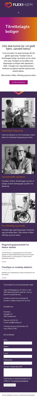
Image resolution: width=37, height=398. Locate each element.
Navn (5, 340)
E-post (6, 353)
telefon (6, 347)
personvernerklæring (20, 381)
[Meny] (18, 12)
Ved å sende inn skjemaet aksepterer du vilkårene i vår (17, 380)
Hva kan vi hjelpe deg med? (13, 367)
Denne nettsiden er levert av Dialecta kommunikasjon (18, 395)
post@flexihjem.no (15, 322)
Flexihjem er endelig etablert (17, 267)
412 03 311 (14, 320)
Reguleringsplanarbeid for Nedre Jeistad (15, 246)
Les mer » (4, 261)
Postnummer (8, 360)
